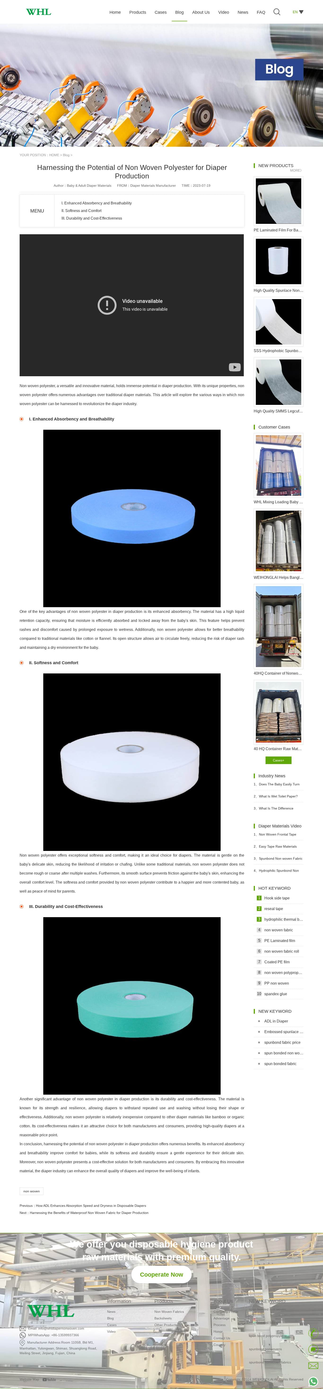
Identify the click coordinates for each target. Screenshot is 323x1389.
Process (220, 1325)
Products (163, 1301)
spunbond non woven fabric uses (273, 1364)
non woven (31, 1191)
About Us (223, 1301)
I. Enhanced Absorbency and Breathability (96, 203)
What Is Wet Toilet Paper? (276, 796)
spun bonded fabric (280, 1064)
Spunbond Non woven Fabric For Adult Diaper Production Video (278, 860)
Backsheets (163, 1318)
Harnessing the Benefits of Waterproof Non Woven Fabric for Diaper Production (89, 1213)
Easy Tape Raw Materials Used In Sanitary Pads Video (275, 848)
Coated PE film (274, 962)
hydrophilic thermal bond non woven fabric (280, 919)
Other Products (165, 1325)
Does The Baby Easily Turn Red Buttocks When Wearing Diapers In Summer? (277, 786)
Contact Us (222, 1338)
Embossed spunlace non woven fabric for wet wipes (283, 1032)
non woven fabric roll (278, 951)
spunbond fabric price (282, 1042)
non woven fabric (275, 930)
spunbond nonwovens (265, 1337)
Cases (112, 1325)
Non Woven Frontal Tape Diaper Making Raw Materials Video (276, 836)
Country (219, 1345)
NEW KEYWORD (267, 1301)
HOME (54, 155)
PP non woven (273, 983)
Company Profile (226, 1312)
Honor (218, 1331)
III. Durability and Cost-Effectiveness (91, 218)
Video (111, 1331)
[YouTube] (51, 1379)
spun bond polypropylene (268, 1324)
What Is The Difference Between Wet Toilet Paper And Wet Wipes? (276, 810)
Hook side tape (274, 898)
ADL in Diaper (276, 1021)
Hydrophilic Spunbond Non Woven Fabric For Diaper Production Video (276, 872)
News (111, 1312)
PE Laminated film (276, 940)
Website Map (29, 1379)
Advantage (222, 1318)
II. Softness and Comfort (81, 211)
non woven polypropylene (280, 972)
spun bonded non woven (283, 1053)
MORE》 (296, 170)
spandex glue (272, 994)
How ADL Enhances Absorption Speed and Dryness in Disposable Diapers (91, 1206)
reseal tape (270, 909)
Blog (66, 155)
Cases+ (278, 760)
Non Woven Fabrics (169, 1312)
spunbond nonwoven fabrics (270, 1351)
